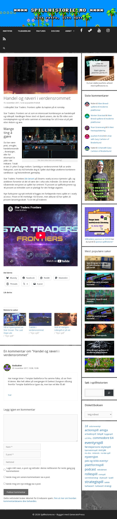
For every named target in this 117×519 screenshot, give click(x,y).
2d (86, 426)
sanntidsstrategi (91, 478)
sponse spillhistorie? (104, 241)
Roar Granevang (98, 127)
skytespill (103, 477)
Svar (10, 395)
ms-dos (88, 453)
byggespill (108, 434)
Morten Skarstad (98, 115)
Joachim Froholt (33, 103)
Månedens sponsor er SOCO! (97, 239)
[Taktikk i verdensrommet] (40, 319)
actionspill (91, 430)
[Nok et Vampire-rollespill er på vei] (65, 319)
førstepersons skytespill (98, 447)
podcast (90, 469)
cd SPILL (88, 438)
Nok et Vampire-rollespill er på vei (62, 328)
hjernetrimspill (91, 450)
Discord (55, 31)
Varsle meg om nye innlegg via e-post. (23, 483)
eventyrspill (94, 442)
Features (41, 31)
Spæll (110, 477)
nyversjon (91, 457)
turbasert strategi (103, 486)
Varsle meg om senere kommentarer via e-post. (28, 477)
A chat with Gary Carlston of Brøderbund (101, 139)
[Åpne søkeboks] (4, 48)
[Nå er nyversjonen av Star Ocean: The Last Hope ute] (15, 319)
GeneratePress (77, 514)
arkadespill (90, 433)
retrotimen (102, 469)
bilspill (100, 433)
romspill (102, 474)
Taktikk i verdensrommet (36, 328)
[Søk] (108, 393)
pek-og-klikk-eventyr (96, 460)
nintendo (96, 453)
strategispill (94, 481)
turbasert (89, 485)
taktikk (107, 482)
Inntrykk (7, 31)
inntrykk (102, 450)
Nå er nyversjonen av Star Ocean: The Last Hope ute (13, 330)
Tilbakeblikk (24, 31)
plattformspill (94, 465)
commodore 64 (103, 438)
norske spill (105, 453)
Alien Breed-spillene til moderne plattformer (100, 106)
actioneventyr (95, 426)
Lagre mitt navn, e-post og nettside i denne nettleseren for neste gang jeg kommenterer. (40, 469)
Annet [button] (68, 31)
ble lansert (29, 178)
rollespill (91, 474)
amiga (104, 430)
